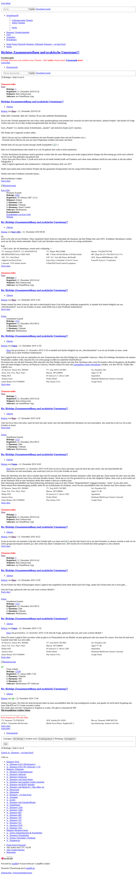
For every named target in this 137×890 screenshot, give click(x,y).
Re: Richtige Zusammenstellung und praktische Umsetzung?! (34, 222)
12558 (18, 671)
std (2, 667)
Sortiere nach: (32, 739)
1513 (17, 321)
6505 (17, 195)
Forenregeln (71, 60)
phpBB (15, 864)
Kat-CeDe (5, 190)
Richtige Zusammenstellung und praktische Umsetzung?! (40, 52)
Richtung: (59, 739)
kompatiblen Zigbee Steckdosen (87, 364)
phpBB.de (30, 868)
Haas (3, 87)
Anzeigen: (7, 739)
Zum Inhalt (5, 3)
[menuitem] (22, 20)
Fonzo (3, 316)
